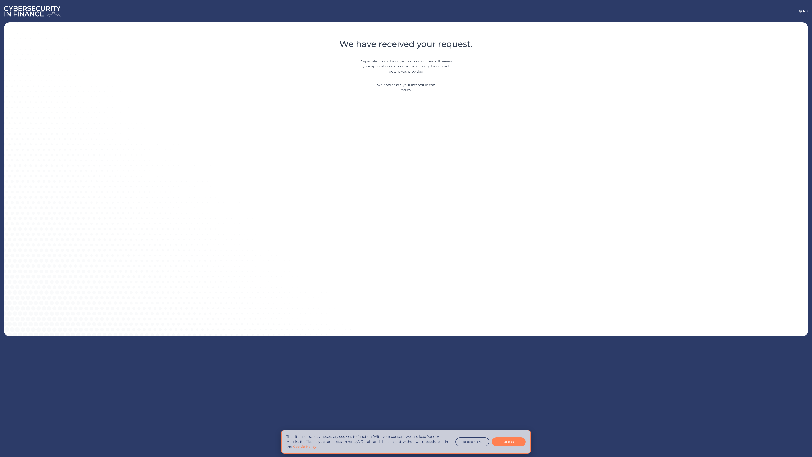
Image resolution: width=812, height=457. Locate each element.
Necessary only (472, 441)
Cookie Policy (304, 447)
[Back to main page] (32, 11)
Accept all (509, 441)
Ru (805, 11)
